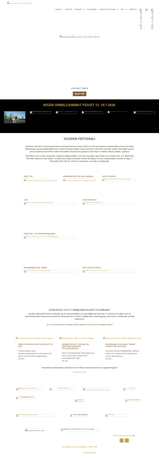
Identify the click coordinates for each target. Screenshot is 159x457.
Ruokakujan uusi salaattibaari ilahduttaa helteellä (120, 345)
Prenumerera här (79, 372)
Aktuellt (58, 9)
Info (122, 9)
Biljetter (68, 9)
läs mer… (21, 358)
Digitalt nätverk (89, 452)
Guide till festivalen (107, 9)
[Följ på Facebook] (122, 441)
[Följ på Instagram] (127, 441)
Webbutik (133, 9)
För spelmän (92, 9)
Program (78, 9)
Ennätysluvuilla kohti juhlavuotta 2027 (35, 345)
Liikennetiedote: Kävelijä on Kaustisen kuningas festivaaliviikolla (75, 346)
